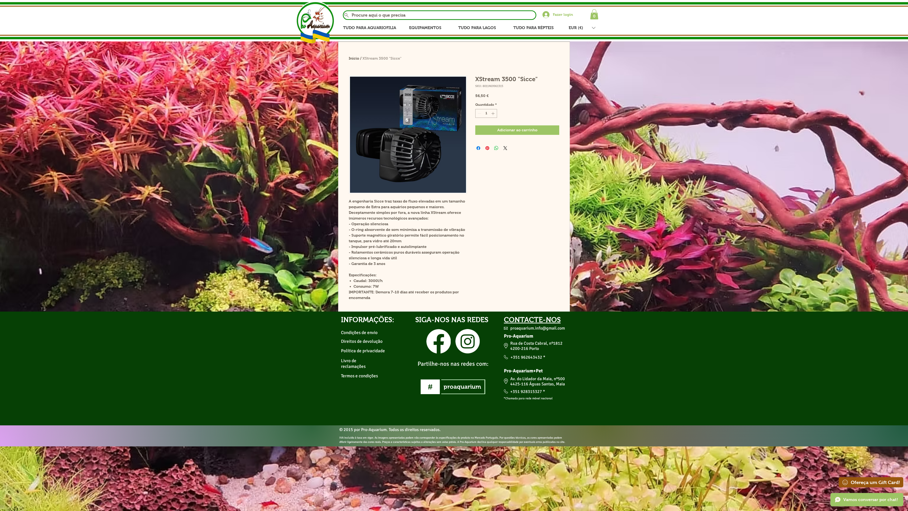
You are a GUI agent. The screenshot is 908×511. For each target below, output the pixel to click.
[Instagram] (467, 341)
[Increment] (493, 113)
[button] (594, 14)
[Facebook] (438, 341)
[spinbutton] (486, 113)
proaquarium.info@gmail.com (537, 328)
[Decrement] (479, 113)
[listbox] (582, 27)
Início (354, 58)
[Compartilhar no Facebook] (478, 148)
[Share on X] (505, 148)
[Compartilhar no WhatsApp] (496, 148)
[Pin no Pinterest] (487, 148)
